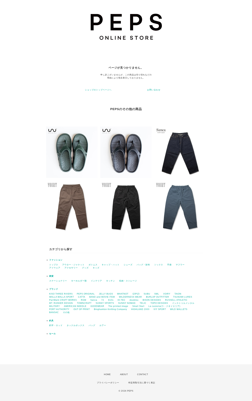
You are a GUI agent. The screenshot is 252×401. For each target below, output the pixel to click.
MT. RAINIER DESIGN (61, 303)
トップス (53, 265)
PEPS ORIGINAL (86, 294)
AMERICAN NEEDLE (75, 306)
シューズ (128, 265)
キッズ (96, 268)
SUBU (147, 294)
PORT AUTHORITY (59, 309)
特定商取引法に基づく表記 (141, 382)
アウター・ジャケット (73, 265)
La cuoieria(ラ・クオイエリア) (164, 306)
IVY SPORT (160, 309)
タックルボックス (76, 325)
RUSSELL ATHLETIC (176, 300)
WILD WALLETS (178, 309)
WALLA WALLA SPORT (61, 297)
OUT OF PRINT (82, 309)
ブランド (53, 289)
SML (156, 294)
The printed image (118, 306)
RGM (83, 300)
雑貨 (51, 276)
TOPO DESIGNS (159, 303)
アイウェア (54, 268)
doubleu (134, 300)
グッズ (85, 268)
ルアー (102, 325)
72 (102, 300)
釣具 (51, 320)
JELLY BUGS (106, 294)
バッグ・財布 (143, 265)
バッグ (92, 325)
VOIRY (166, 294)
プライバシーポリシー (108, 382)
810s (110, 300)
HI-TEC (121, 300)
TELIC (143, 303)
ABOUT (124, 374)
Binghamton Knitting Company (110, 309)
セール (52, 333)
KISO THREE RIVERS (61, 294)
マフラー (180, 265)
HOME (107, 374)
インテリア (96, 281)
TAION (178, 294)
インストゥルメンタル (183, 303)
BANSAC (54, 312)
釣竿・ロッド (56, 325)
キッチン (110, 281)
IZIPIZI (136, 294)
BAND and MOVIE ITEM (102, 297)
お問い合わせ (153, 90)
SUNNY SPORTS (105, 303)
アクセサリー (71, 268)
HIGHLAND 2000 (140, 309)
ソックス (158, 265)
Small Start (138, 306)
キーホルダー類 (79, 281)
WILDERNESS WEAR (130, 297)
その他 (66, 312)
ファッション (56, 260)
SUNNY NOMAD (127, 303)
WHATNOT (122, 294)
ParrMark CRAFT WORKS (63, 300)
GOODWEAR (97, 306)
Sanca (93, 300)
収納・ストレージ (128, 281)
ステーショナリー (58, 281)
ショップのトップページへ (98, 90)
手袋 (169, 265)
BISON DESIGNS (152, 300)
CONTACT (142, 374)
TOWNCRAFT (84, 303)
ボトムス (93, 265)
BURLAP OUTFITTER (157, 297)
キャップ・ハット (110, 265)
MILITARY (54, 306)
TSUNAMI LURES (182, 297)
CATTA (81, 297)
